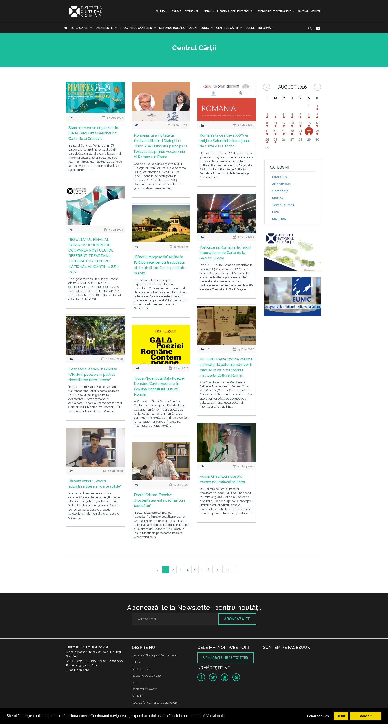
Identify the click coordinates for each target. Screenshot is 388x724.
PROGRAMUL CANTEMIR (136, 27)
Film (275, 212)
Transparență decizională (274, 11)
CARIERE (315, 11)
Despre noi (191, 11)
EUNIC (205, 27)
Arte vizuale (281, 184)
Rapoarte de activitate (146, 675)
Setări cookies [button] (318, 716)
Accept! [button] (366, 716)
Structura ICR (141, 669)
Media (207, 11)
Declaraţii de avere (144, 689)
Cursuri (177, 11)
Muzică (277, 198)
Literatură (280, 177)
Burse (250, 27)
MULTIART (280, 219)
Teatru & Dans (283, 205)
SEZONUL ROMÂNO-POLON (178, 27)
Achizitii (137, 695)
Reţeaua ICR (79, 27)
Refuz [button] (341, 716)
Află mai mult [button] (213, 716)
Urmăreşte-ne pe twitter (225, 658)
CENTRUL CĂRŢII (227, 27)
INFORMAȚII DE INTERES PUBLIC (234, 11)
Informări (265, 27)
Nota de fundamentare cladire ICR (154, 702)
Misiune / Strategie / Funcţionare (154, 655)
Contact (302, 11)
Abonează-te (237, 619)
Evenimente (104, 27)
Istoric (136, 682)
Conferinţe (280, 191)
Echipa (136, 662)
